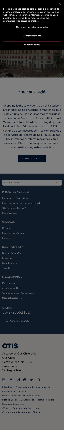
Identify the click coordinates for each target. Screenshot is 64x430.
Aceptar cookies (32, 44)
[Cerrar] (60, 4)
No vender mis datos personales (32, 27)
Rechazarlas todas (32, 35)
